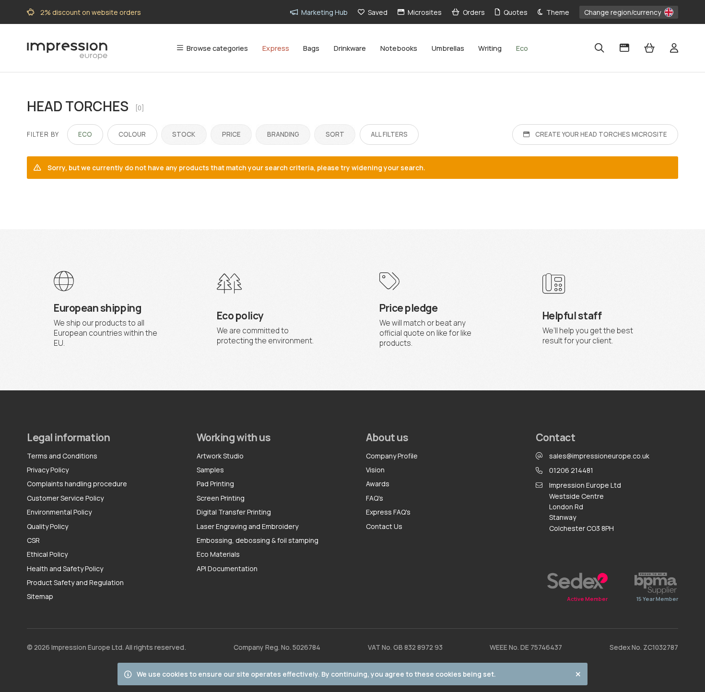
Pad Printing (215, 483)
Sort (334, 131)
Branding (283, 131)
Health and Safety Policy (65, 568)
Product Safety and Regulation (75, 582)
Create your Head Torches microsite (601, 134)
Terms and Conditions (62, 455)
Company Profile (392, 455)
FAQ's (374, 498)
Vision (375, 469)
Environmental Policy (59, 511)
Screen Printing (221, 498)
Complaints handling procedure (77, 483)
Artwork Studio (220, 455)
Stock (184, 131)
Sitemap (40, 596)
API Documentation (227, 568)
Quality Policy (47, 526)
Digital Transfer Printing (234, 511)
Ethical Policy (47, 554)
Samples (210, 469)
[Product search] (599, 48)
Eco (85, 134)
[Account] (674, 48)
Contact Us (384, 526)
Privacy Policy (48, 469)
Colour (132, 134)
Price (231, 131)
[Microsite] (624, 48)
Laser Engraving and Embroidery (247, 526)
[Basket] (649, 48)
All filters (389, 134)
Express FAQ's (388, 511)
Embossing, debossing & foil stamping (257, 540)
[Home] (67, 48)
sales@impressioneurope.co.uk (599, 455)
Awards (377, 483)
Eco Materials (218, 554)
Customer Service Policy (65, 498)
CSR (33, 540)
